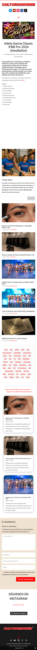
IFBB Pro (5, 362)
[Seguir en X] (25, 10)
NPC (14, 368)
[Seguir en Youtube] (14, 10)
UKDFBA (23, 374)
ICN (15, 359)
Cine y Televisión (7, 353)
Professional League (10, 69)
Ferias (24, 356)
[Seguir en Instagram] (18, 10)
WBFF (17, 377)
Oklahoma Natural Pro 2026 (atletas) (14, 338)
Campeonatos (28, 54)
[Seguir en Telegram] (10, 10)
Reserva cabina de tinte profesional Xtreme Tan (18, 255)
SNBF (4, 374)
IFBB (19, 359)
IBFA (5, 359)
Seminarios (18, 371)
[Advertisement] (18, 127)
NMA (4, 368)
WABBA (11, 377)
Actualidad (12, 257)
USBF (5, 377)
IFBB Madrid (26, 359)
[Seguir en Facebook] (21, 10)
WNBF (27, 377)
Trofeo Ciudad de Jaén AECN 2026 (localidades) (18, 311)
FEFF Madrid (17, 356)
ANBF (22, 350)
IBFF (10, 359)
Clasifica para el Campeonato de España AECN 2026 (18, 283)
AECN (5, 350)
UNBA (29, 374)
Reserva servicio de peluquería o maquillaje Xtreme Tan (17, 227)
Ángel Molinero (10, 54)
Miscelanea (18, 362)
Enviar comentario (25, 579)
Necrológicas (22, 365)
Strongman (11, 374)
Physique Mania (9, 371)
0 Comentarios (18, 57)
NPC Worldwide (22, 368)
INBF (11, 362)
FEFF (10, 356)
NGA (30, 365)
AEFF (11, 350)
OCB (29, 368)
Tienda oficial (7, 180)
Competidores (17, 353)
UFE (17, 374)
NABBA (5, 365)
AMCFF (17, 350)
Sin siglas (26, 371)
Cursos (5, 356)
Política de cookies (22, 646)
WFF (22, 377)
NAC (10, 365)
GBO (29, 356)
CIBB (28, 350)
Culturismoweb (27, 353)
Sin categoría (13, 229)
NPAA (9, 368)
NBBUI (15, 365)
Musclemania (26, 362)
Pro (23, 80)
